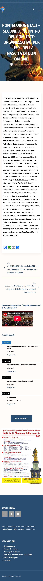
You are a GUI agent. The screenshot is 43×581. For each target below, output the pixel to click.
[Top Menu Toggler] (39, 9)
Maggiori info (11, 355)
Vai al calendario (21, 418)
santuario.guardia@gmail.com (13, 529)
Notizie (29, 64)
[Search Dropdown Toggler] (33, 9)
